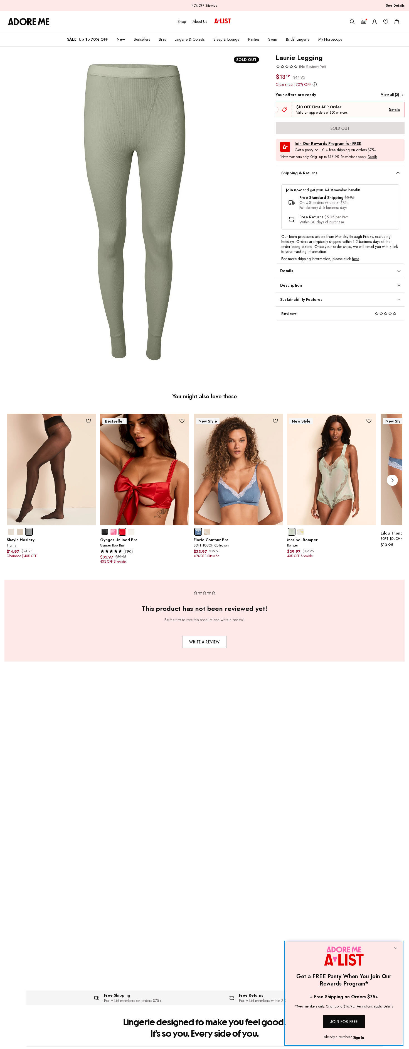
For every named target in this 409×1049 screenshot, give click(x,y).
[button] (301, 66)
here (355, 259)
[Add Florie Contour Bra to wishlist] (275, 421)
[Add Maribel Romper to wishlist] (369, 421)
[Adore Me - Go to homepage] (29, 21)
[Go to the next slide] (392, 480)
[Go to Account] (374, 21)
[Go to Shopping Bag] (396, 21)
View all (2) (390, 94)
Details (394, 109)
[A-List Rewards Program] (222, 21)
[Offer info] (314, 84)
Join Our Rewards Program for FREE (328, 143)
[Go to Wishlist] (385, 21)
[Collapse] (395, 948)
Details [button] (372, 157)
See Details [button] (395, 5)
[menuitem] (87, 39)
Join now (294, 190)
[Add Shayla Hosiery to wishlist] (88, 421)
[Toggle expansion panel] (397, 173)
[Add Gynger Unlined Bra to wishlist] (182, 421)
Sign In (358, 1037)
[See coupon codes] (363, 21)
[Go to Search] (352, 21)
